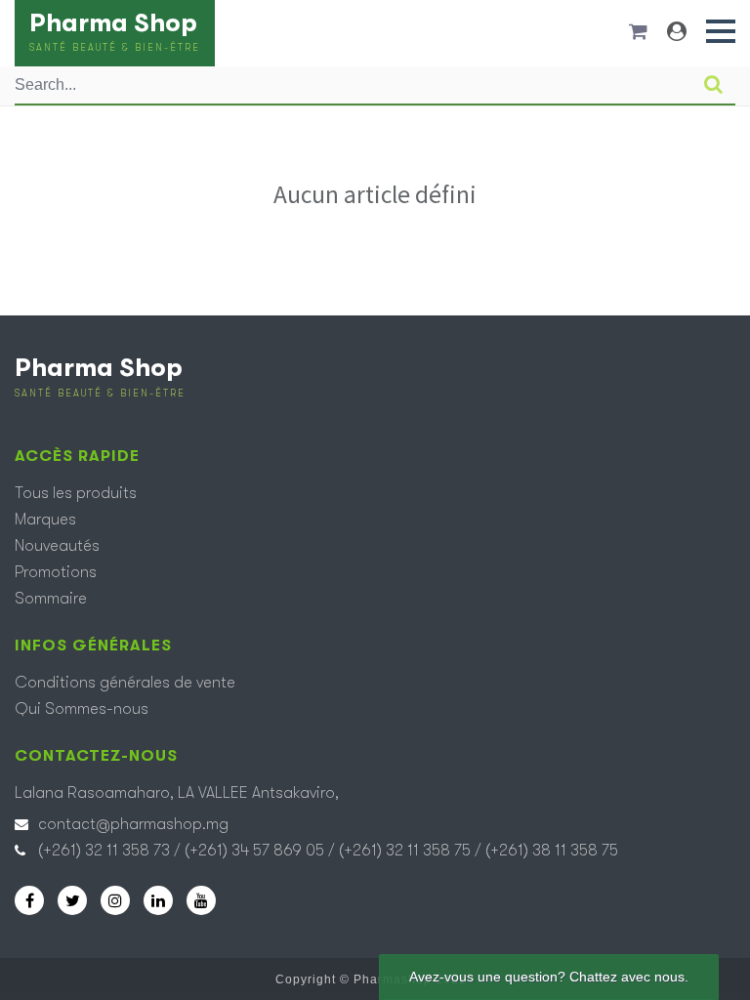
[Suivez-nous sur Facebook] (29, 900)
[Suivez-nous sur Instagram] (115, 900)
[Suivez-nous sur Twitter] (72, 900)
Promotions (56, 572)
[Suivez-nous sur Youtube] (201, 900)
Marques (45, 519)
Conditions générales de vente (125, 682)
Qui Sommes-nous (81, 709)
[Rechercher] (713, 85)
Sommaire (51, 598)
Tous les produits (76, 493)
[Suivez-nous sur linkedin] (158, 900)
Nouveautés (57, 546)
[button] (720, 31)
